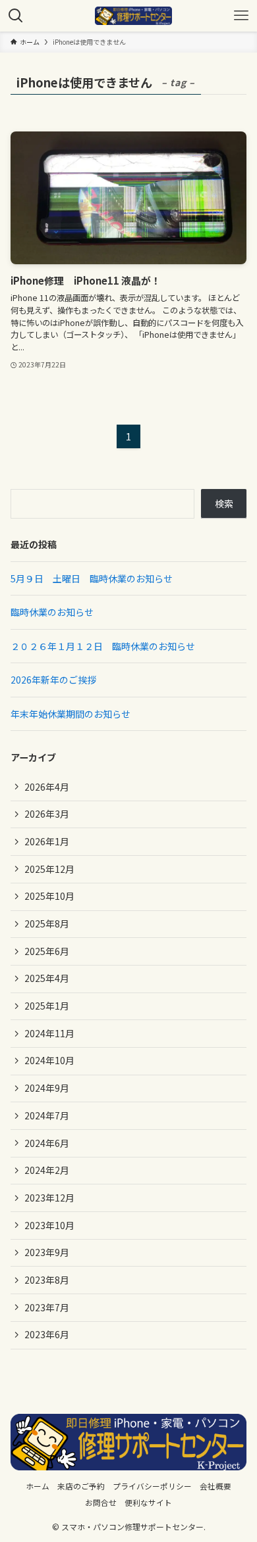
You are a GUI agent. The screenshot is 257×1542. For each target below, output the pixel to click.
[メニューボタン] (241, 16)
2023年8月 (46, 1279)
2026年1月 (46, 841)
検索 (224, 503)
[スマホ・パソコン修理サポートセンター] (133, 16)
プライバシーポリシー (152, 1485)
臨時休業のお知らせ (52, 612)
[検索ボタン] (16, 16)
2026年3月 (46, 813)
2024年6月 (46, 1143)
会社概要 (215, 1485)
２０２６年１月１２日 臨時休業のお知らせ (103, 646)
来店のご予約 (81, 1485)
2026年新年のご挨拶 (53, 679)
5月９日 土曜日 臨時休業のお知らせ (92, 578)
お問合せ (101, 1502)
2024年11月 (49, 1033)
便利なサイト (148, 1502)
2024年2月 (46, 1170)
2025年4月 (46, 978)
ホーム (37, 1485)
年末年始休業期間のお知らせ (70, 713)
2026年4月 (46, 786)
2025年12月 (49, 869)
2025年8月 (46, 923)
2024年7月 (46, 1115)
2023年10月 (49, 1225)
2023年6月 (46, 1334)
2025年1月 (46, 1005)
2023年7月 (46, 1307)
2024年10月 (49, 1060)
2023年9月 (46, 1252)
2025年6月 (46, 951)
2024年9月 (46, 1087)
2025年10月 (49, 895)
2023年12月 (49, 1197)
